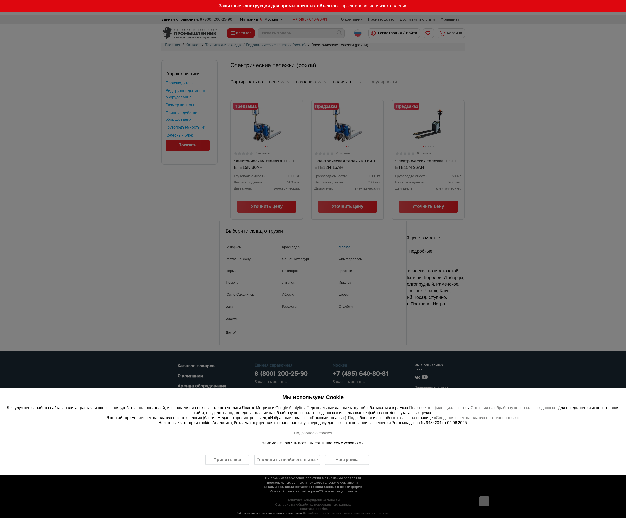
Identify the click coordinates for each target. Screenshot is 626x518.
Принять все (227, 459)
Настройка (346, 459)
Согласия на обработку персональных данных (513, 408)
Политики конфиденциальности (438, 408)
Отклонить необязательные (287, 459)
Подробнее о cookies (313, 433)
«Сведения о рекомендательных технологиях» (476, 418)
